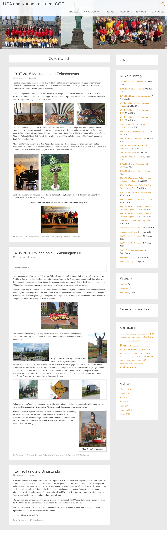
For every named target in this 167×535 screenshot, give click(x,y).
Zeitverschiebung (138, 363)
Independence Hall (60, 455)
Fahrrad (133, 337)
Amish (31, 455)
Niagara (122, 353)
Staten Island (123, 360)
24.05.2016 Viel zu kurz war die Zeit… (135, 131)
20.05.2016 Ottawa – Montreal (132, 156)
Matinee (52, 236)
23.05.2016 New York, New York (133, 138)
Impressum (140, 11)
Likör (137, 346)
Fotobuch (137, 337)
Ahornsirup (123, 334)
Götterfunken (44, 236)
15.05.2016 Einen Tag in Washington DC (136, 192)
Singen (150, 356)
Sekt (145, 357)
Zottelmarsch (75, 236)
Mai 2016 (123, 397)
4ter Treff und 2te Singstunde (36, 471)
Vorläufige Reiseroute (128, 257)
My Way (59, 236)
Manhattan (147, 346)
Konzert (133, 346)
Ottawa (147, 352)
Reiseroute (73, 11)
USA (144, 360)
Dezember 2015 (126, 410)
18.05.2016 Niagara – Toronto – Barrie (135, 171)
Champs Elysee (33, 236)
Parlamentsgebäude (125, 357)
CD (121, 337)
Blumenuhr (141, 334)
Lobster (142, 346)
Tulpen (139, 360)
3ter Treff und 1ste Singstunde (131, 250)
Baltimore (38, 455)
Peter (33, 475)
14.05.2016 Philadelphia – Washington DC (48, 253)
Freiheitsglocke (48, 455)
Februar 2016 (125, 405)
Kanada (125, 345)
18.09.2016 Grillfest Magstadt (131, 88)
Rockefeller (140, 357)
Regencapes (134, 357)
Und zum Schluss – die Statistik (132, 81)
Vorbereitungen (91, 11)
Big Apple (135, 334)
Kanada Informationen (128, 231)
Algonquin (129, 334)
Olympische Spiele (132, 353)
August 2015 (125, 414)
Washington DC (73, 455)
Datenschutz (158, 11)
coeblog (34, 78)
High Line (136, 340)
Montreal (132, 349)
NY (126, 353)
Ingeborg (143, 341)
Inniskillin (148, 341)
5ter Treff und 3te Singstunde (131, 236)
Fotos (142, 337)
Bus (152, 333)
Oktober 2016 (125, 389)
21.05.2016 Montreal (128, 152)
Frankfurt (148, 337)
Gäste (121, 341)
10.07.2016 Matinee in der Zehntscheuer (46, 74)
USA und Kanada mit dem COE (33, 3)
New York (146, 349)
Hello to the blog (126, 261)
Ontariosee (140, 353)
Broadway (147, 334)
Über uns (124, 11)
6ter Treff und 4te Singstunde (131, 227)
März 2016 (124, 401)
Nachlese (109, 11)
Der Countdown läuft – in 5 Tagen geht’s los (137, 220)
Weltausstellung (124, 363)
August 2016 (125, 393)
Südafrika (66, 236)
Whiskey (131, 363)
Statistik (129, 360)
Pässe (34, 520)
